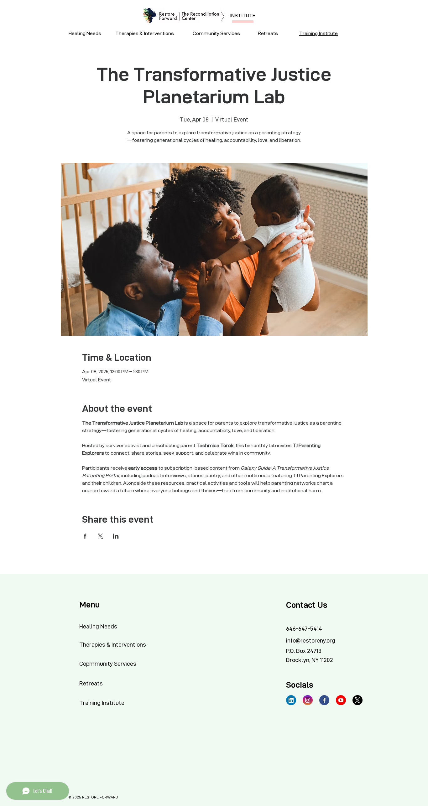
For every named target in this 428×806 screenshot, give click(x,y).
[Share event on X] (100, 536)
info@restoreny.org (310, 640)
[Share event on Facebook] (85, 536)
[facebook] (324, 700)
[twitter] (357, 700)
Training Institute (318, 33)
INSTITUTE (242, 15)
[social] (291, 700)
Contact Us (306, 605)
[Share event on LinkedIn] (116, 536)
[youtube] (341, 700)
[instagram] (308, 700)
